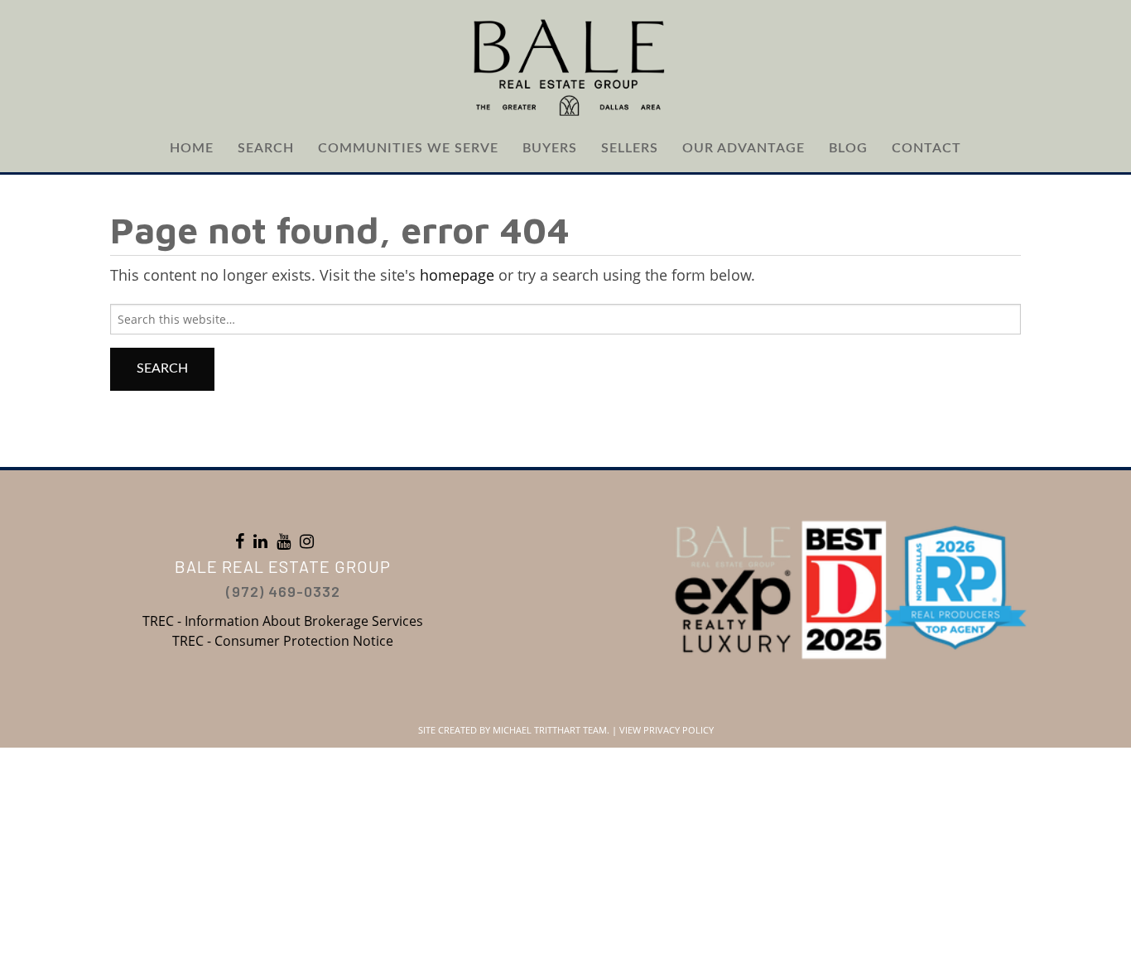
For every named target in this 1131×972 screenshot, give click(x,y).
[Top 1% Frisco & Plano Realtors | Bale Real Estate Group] (565, 66)
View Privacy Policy (666, 730)
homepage (457, 275)
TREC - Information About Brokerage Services (282, 621)
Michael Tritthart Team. (551, 730)
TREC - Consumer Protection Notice (282, 641)
